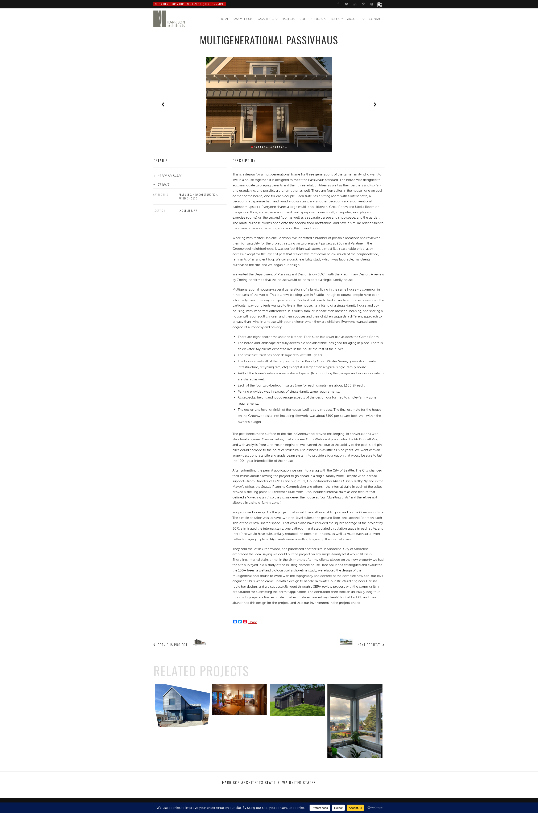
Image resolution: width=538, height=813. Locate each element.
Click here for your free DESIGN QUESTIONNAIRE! (189, 4)
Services (317, 19)
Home (224, 19)
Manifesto (266, 19)
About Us (354, 19)
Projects (288, 19)
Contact (375, 19)
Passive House (243, 19)
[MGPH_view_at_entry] (269, 104)
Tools (335, 19)
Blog (303, 19)
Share (252, 622)
